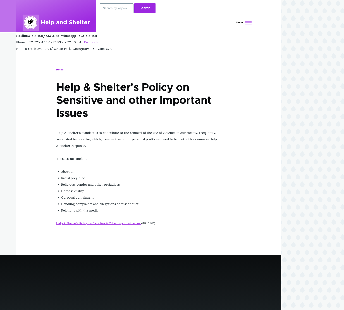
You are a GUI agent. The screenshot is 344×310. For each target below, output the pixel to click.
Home (59, 69)
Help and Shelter (65, 23)
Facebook (91, 42)
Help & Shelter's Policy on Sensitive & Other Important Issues (98, 223)
